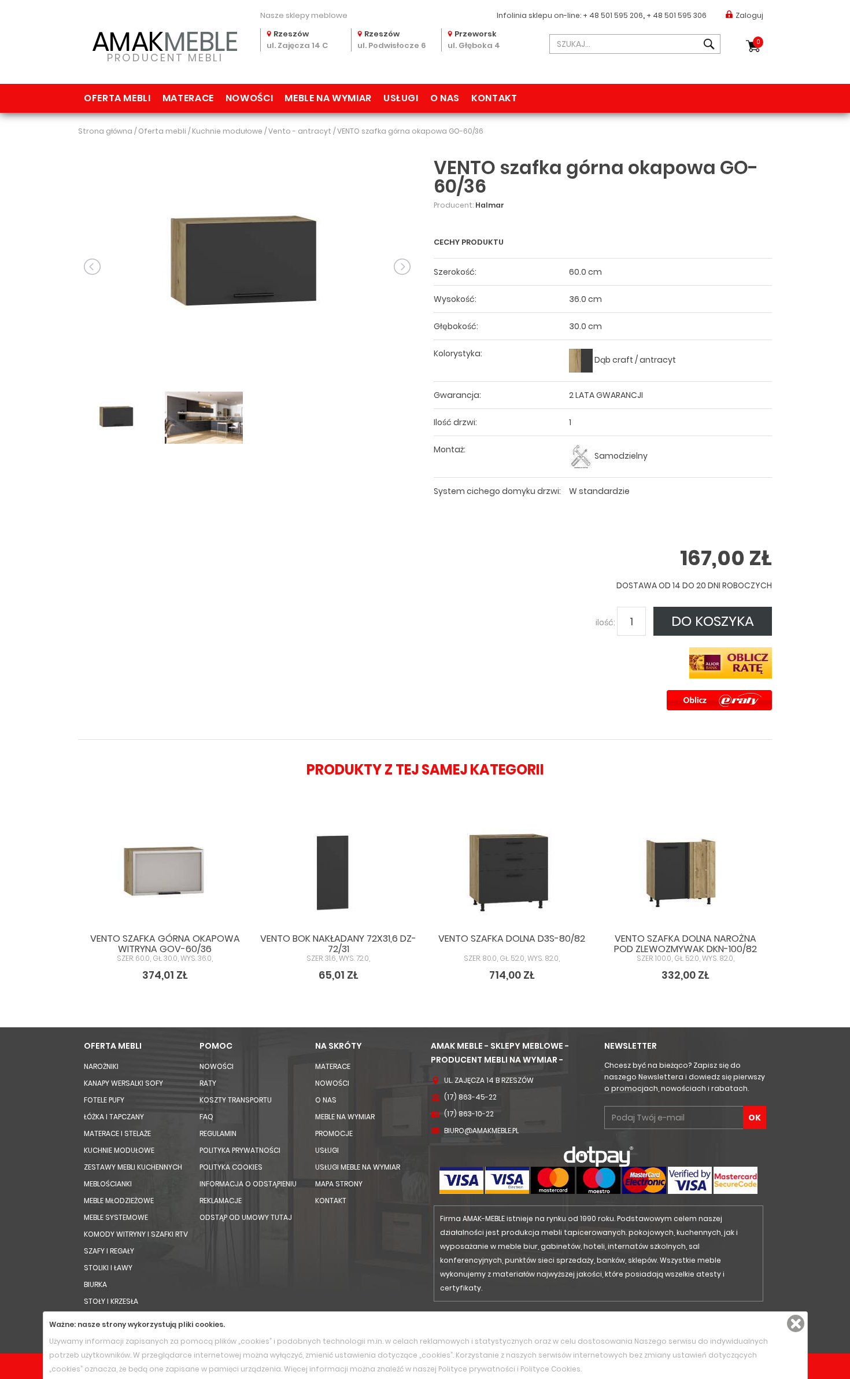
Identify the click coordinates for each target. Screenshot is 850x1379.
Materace (188, 98)
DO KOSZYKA (712, 620)
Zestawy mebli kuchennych (133, 1167)
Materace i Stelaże (117, 1133)
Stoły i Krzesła (111, 1301)
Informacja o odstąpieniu (248, 1184)
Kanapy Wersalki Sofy (123, 1083)
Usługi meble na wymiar (357, 1167)
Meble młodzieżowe (119, 1200)
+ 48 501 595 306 (676, 15)
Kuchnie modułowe (119, 1150)
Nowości (249, 98)
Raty (207, 1083)
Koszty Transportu (235, 1100)
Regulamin (217, 1133)
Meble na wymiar (328, 98)
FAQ (206, 1117)
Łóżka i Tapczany (114, 1117)
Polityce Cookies (550, 1369)
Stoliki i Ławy (108, 1268)
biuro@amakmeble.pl (481, 1130)
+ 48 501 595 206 (613, 15)
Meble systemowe (116, 1217)
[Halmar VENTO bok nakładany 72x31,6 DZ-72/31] (338, 874)
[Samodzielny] (581, 456)
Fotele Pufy (104, 1100)
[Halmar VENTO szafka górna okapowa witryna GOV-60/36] (164, 874)
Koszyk (758, 42)
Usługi (401, 98)
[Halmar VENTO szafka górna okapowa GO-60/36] (247, 266)
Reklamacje (220, 1200)
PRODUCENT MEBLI (165, 44)
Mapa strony (339, 1184)
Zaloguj (749, 15)
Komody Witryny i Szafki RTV (136, 1234)
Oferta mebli (117, 98)
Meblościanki (108, 1184)
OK (754, 1117)
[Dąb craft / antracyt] (581, 360)
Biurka (95, 1284)
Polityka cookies (231, 1167)
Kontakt (494, 98)
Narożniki (101, 1066)
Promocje (334, 1133)
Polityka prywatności (239, 1150)
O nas (445, 98)
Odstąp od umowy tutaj (245, 1217)
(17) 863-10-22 (469, 1114)
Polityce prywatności (476, 1369)
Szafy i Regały (109, 1251)
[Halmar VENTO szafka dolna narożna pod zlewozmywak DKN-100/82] (685, 874)
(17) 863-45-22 (470, 1097)
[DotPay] (598, 1156)
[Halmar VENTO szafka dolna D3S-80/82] (511, 874)
